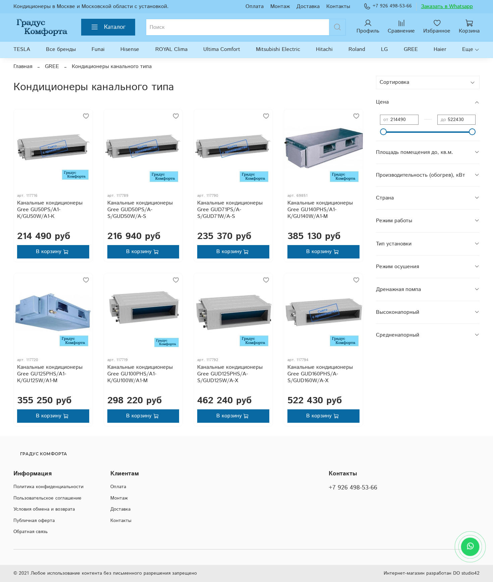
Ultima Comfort (221, 49)
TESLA (21, 49)
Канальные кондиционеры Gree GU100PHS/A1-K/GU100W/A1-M (140, 374)
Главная (22, 66)
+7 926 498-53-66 (392, 6)
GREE (411, 49)
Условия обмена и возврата (44, 509)
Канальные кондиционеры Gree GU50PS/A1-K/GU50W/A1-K (50, 209)
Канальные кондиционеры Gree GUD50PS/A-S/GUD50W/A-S (140, 209)
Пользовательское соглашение (47, 498)
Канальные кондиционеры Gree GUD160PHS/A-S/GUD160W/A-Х (320, 374)
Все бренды (61, 49)
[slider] (383, 132)
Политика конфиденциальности (48, 486)
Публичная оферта (34, 520)
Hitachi (324, 49)
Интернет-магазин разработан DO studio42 (432, 573)
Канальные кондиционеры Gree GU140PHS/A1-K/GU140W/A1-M (320, 209)
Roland (356, 49)
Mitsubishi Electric (278, 49)
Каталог (115, 27)
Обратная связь (30, 531)
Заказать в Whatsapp (447, 6)
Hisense (129, 49)
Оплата (254, 6)
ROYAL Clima (171, 49)
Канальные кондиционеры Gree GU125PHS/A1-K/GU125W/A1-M (50, 374)
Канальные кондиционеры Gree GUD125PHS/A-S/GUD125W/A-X (230, 374)
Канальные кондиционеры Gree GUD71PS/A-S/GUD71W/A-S (230, 209)
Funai (98, 49)
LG (384, 49)
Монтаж (280, 6)
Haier (440, 49)
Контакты (338, 6)
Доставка (308, 6)
